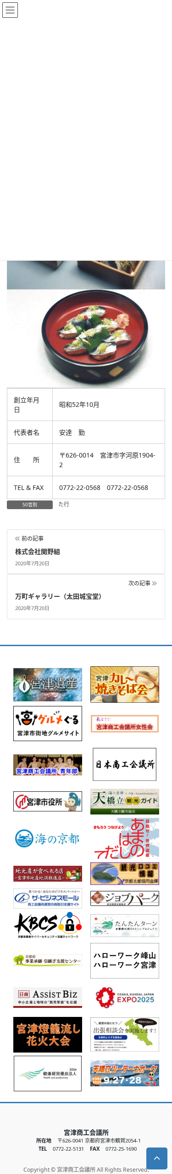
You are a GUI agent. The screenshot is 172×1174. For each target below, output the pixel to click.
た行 (63, 504)
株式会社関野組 (37, 551)
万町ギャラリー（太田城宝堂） (60, 596)
